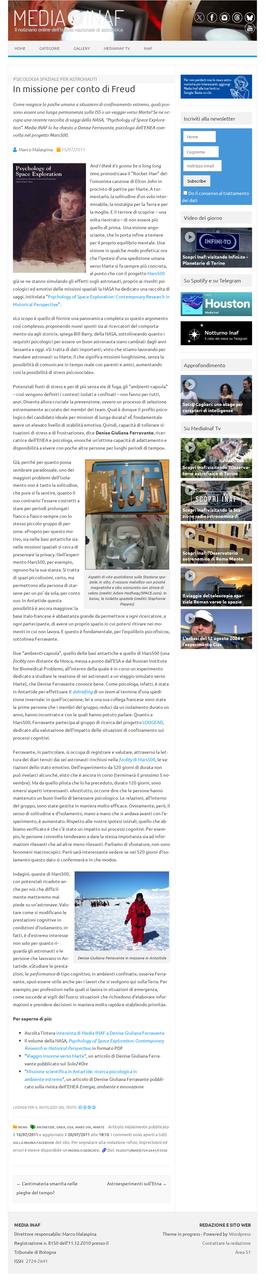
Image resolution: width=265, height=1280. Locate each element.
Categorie (49, 48)
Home (20, 48)
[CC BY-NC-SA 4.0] (87, 1107)
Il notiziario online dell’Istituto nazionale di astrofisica (69, 29)
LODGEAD (153, 722)
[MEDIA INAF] (69, 25)
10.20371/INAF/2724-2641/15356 (141, 1150)
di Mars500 (137, 759)
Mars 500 (83, 1127)
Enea (61, 1127)
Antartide (46, 1127)
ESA (70, 1127)
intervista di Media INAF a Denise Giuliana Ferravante (110, 1033)
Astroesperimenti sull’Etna (137, 1183)
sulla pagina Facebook (33, 1142)
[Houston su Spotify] (216, 317)
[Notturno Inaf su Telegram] (216, 346)
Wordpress (240, 1234)
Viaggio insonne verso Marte (55, 1056)
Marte (98, 1127)
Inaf (148, 48)
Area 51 (243, 1252)
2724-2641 (37, 1261)
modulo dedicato (83, 1150)
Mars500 (156, 273)
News (22, 1127)
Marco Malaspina (36, 149)
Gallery (82, 48)
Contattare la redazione (226, 1243)
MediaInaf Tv (117, 48)
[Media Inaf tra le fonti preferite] (216, 100)
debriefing (82, 691)
